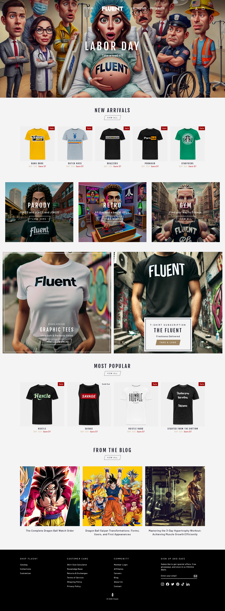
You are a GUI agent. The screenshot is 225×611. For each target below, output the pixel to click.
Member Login (121, 564)
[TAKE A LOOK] (168, 302)
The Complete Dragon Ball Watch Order (50, 530)
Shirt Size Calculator (77, 564)
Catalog (89, 8)
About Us (118, 582)
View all (112, 118)
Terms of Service (75, 577)
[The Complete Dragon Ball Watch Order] (50, 496)
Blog (116, 577)
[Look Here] (39, 212)
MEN (49, 342)
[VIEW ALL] (186, 212)
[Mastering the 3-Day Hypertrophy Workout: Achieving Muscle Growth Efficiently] (175, 496)
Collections (138, 8)
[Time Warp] (113, 212)
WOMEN (63, 342)
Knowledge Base (75, 569)
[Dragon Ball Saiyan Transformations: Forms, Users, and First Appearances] (112, 496)
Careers (117, 573)
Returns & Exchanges (77, 573)
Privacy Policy (74, 586)
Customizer (157, 8)
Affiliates (118, 569)
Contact (118, 586)
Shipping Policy (74, 582)
